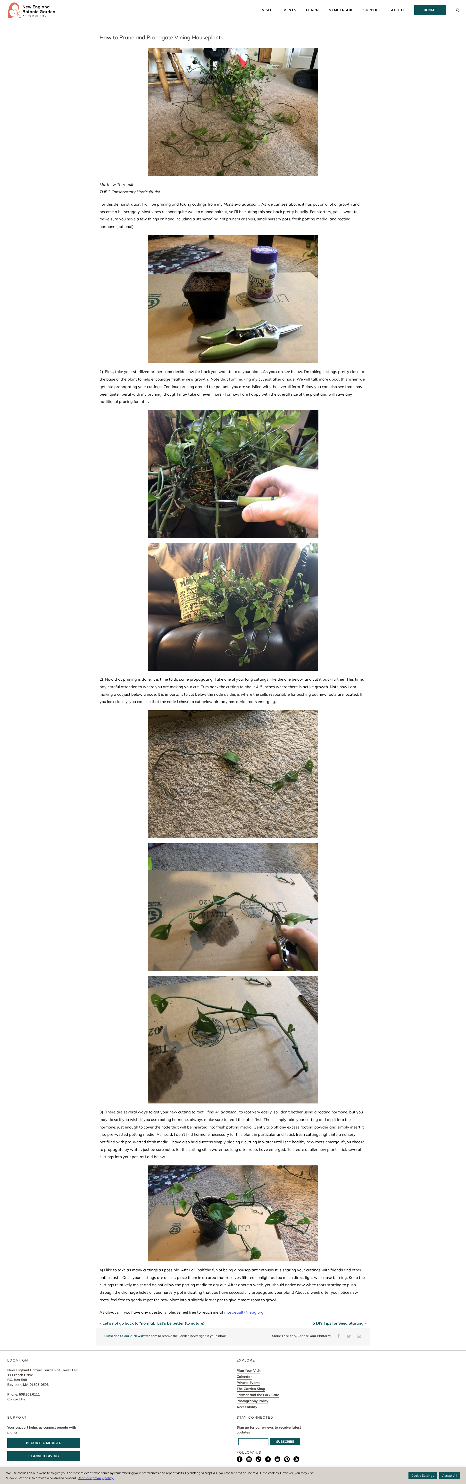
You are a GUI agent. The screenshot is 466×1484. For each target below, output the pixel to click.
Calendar (244, 1376)
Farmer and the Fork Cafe (258, 1395)
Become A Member (44, 1443)
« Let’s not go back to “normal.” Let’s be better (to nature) (152, 1323)
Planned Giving (43, 1456)
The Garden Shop (251, 1389)
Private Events (248, 1382)
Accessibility (247, 1407)
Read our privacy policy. (96, 1478)
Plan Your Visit (248, 1370)
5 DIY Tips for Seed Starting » (339, 1323)
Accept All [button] (449, 1475)
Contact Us (16, 1399)
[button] (457, 9)
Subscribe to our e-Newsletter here (130, 1336)
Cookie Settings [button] (422, 1475)
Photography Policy (252, 1401)
